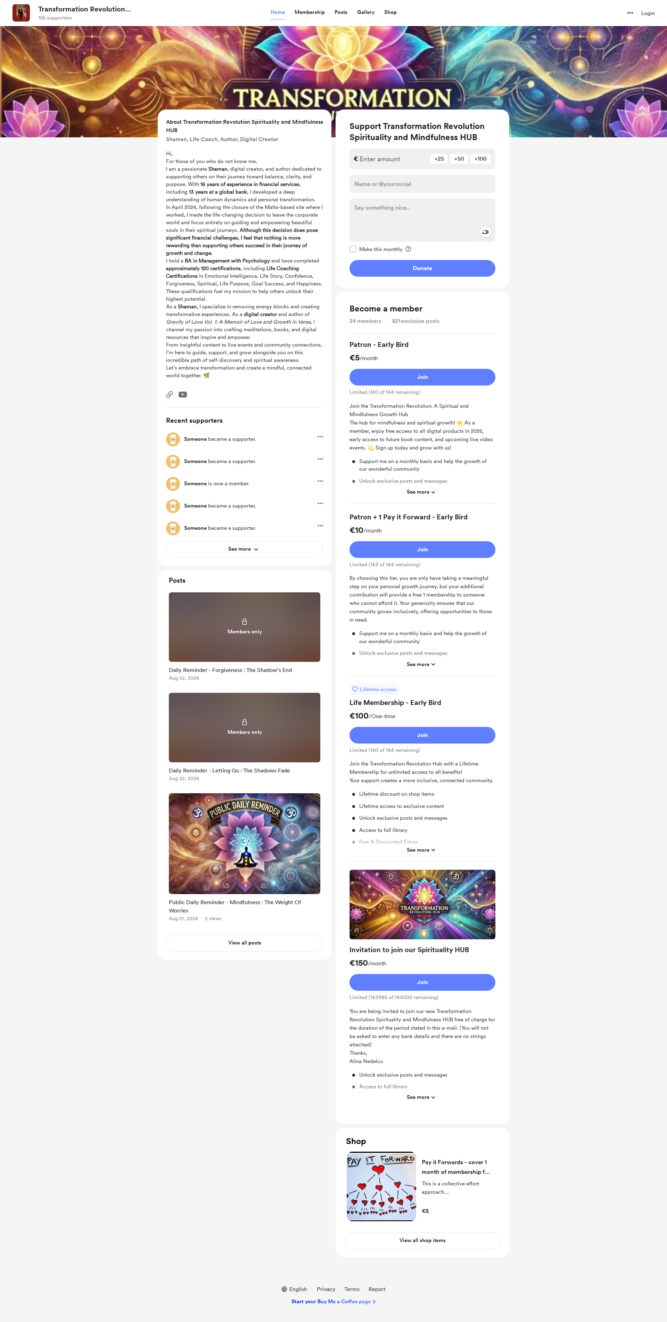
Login (647, 13)
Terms (352, 1289)
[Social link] (169, 394)
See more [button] (418, 492)
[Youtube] (183, 394)
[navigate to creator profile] (21, 13)
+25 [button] (439, 158)
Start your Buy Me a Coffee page (331, 1301)
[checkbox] (376, 248)
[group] (422, 422)
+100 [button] (481, 158)
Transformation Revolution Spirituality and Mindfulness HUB (91, 9)
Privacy (326, 1289)
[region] (422, 199)
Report (377, 1289)
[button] (277, 12)
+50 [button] (459, 158)
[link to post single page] (244, 638)
